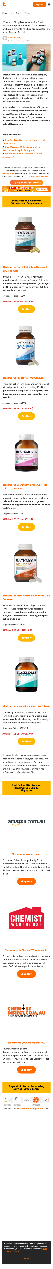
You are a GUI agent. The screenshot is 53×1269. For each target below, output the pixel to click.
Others (18, 13)
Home (4, 13)
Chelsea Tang (14, 37)
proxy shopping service (37, 176)
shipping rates (8, 173)
